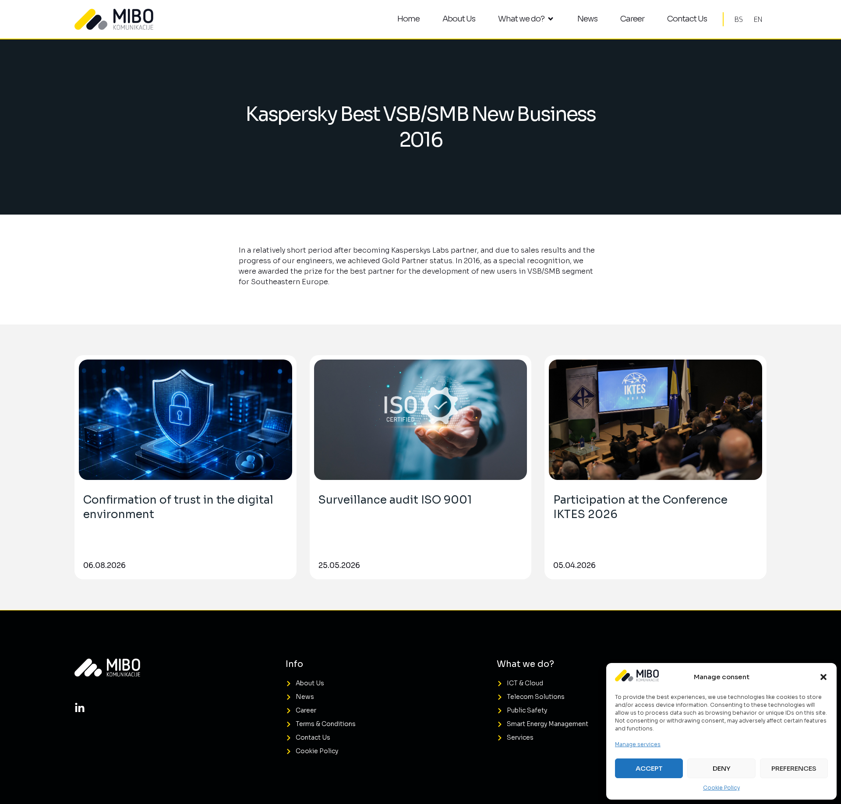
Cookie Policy (721, 787)
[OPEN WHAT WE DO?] (551, 19)
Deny (722, 768)
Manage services (638, 744)
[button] (823, 677)
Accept (649, 768)
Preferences (793, 768)
